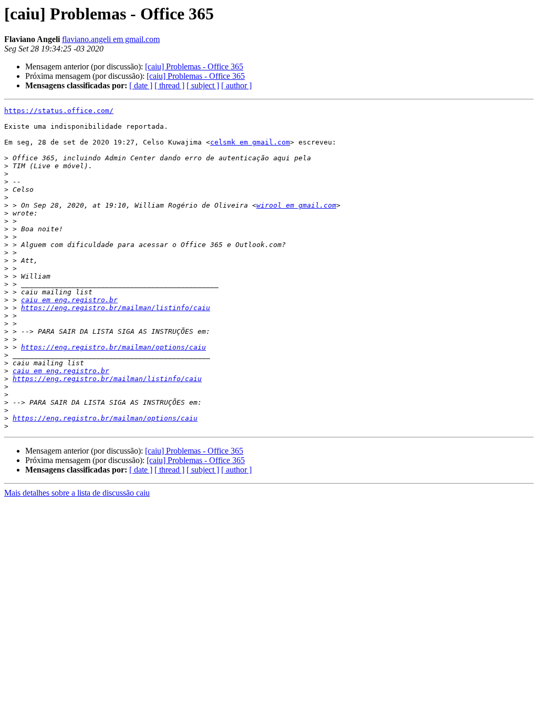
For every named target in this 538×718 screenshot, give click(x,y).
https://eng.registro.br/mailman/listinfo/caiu (115, 308)
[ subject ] (203, 85)
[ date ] (140, 85)
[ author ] (236, 85)
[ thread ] (169, 85)
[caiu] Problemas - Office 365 (194, 66)
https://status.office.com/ (58, 111)
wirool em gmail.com (296, 205)
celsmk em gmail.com (250, 142)
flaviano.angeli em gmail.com (111, 39)
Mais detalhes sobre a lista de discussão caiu (77, 492)
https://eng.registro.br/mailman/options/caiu (113, 347)
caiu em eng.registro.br (69, 300)
